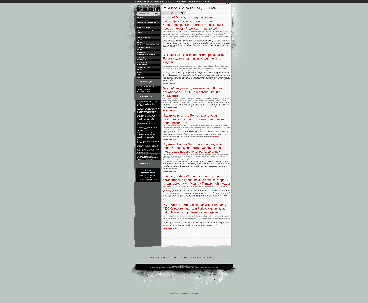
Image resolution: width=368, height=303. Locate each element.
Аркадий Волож (199, 31)
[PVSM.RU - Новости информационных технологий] (148, 9)
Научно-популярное (143, 27)
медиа (186, 36)
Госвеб (196, 125)
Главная (139, 1)
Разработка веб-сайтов (145, 67)
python (139, 50)
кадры (220, 31)
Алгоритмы (141, 77)
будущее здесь (142, 60)
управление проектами (144, 47)
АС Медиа (214, 215)
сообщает (184, 225)
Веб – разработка (204, 1)
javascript (140, 35)
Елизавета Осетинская (211, 31)
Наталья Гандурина (177, 33)
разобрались (215, 136)
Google (162, 1)
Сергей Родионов (208, 66)
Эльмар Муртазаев (181, 34)
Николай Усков (188, 33)
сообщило (214, 106)
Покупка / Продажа (207, 33)
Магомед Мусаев (179, 36)
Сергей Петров (177, 38)
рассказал (211, 74)
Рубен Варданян (217, 33)
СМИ (169, 34)
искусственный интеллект (146, 55)
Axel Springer (194, 215)
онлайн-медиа (197, 33)
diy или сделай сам (143, 37)
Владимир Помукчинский (214, 65)
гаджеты (140, 40)
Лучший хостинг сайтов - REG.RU (147, 86)
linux (138, 74)
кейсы (168, 66)
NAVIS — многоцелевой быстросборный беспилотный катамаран (146, 123)
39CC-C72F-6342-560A (144, 92)
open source (141, 57)
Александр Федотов (200, 65)
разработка (141, 52)
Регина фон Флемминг (189, 188)
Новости (140, 17)
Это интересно (142, 25)
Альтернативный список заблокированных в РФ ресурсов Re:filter (148, 151)
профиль (200, 66)
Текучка (139, 32)
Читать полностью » (170, 50)
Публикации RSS (178, 260)
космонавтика (142, 65)
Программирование (143, 20)
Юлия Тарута (204, 188)
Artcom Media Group (183, 65)
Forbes (180, 31)
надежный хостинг (148, 171)
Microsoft (173, 1)
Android (156, 1)
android (139, 42)
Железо (139, 72)
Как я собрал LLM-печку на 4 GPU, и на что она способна (147, 129)
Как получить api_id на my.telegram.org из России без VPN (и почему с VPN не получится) (148, 103)
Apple (167, 1)
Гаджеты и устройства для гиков (148, 30)
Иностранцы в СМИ (211, 68)
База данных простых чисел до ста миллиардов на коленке (148, 141)
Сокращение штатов (220, 98)
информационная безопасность (148, 22)
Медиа (169, 33)
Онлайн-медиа (214, 36)
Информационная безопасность (187, 1)
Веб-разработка (142, 62)
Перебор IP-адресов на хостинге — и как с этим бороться (148, 146)
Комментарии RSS (189, 260)
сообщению (169, 190)
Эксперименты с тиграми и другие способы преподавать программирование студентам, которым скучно (148, 110)
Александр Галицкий (189, 31)
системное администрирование (148, 45)
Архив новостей (148, 1)
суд (218, 66)
